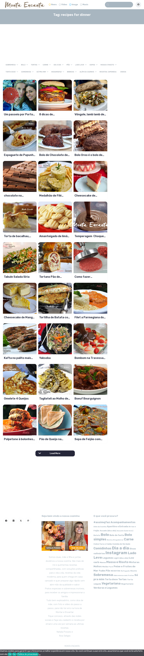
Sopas (92, 65)
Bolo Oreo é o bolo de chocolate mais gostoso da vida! (88, 155)
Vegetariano (127, 584)
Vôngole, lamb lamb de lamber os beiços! (89, 114)
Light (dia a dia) (121, 558)
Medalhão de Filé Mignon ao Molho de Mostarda (52, 195)
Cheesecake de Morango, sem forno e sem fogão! (89, 195)
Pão (68, 65)
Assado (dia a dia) (108, 531)
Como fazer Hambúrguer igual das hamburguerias (89, 276)
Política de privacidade (28, 654)
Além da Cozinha (87, 72)
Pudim (102, 571)
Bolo (23, 65)
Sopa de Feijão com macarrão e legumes (88, 439)
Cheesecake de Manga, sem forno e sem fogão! (19, 317)
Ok (10, 654)
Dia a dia (57, 65)
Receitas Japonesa (108, 72)
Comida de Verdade (121, 544)
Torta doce (11, 72)
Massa (103, 562)
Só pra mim (41, 72)
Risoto (133, 571)
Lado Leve (79, 65)
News (54, 4)
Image (75, 4)
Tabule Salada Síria (17, 276)
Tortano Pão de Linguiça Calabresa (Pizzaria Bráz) (52, 276)
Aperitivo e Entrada (117, 526)
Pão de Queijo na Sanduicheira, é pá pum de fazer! (54, 439)
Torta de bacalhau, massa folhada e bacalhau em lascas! (17, 236)
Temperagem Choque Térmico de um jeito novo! (89, 236)
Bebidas (70, 72)
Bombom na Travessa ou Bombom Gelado (89, 358)
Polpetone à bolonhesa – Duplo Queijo (19, 439)
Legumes (108, 558)
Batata (97, 535)
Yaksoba (45, 358)
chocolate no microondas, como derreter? (16, 195)
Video (64, 4)
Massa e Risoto (107, 65)
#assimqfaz (56, 72)
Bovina (110, 540)
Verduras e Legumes (106, 587)
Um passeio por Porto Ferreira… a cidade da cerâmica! (18, 114)
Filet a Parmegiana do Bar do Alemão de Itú (89, 317)
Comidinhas (26, 72)
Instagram (116, 552)
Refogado (125, 571)
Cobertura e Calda (103, 544)
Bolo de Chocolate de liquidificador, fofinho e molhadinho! (54, 155)
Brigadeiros (118, 540)
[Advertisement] (72, 40)
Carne (45, 65)
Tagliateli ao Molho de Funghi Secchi (53, 398)
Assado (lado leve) (125, 531)
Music (85, 4)
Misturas (134, 562)
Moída (105, 567)
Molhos (98, 566)
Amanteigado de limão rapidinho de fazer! (54, 236)
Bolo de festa (117, 535)
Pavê (111, 567)
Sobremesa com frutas (123, 575)
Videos (123, 72)
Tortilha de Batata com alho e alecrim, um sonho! (54, 317)
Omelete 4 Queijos (16, 398)
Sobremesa (11, 65)
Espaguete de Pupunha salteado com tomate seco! (19, 155)
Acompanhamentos (123, 522)
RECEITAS (115, 571)
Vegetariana (111, 583)
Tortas (34, 65)
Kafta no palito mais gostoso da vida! (17, 358)
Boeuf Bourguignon (88, 398)
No (14, 654)
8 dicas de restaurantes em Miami (55, 114)
